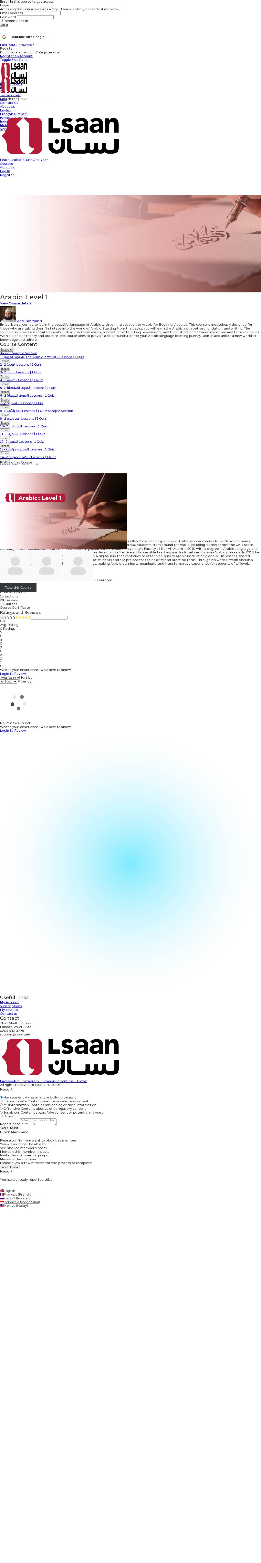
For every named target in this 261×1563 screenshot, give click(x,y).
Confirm (14, 1167)
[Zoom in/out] (0, 1184)
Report (14, 1127)
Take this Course (18, 588)
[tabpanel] (130, 332)
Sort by (26, 678)
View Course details (16, 304)
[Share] (3, 1184)
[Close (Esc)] (0, 1094)
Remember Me (15, 21)
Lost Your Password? (17, 45)
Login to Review (13, 674)
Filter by (24, 682)
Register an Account (16, 56)
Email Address (11, 13)
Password (8, 17)
